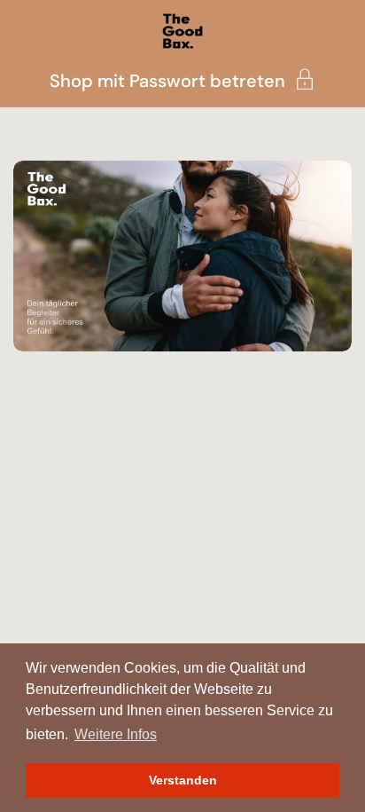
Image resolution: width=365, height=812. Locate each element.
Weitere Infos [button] (115, 734)
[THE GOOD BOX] (182, 31)
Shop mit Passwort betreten (167, 79)
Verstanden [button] (183, 780)
